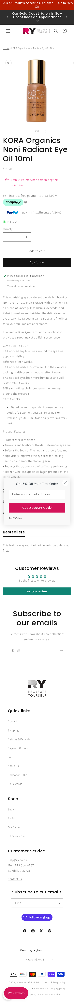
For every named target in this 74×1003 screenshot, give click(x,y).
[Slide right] (45, 131)
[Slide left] (28, 131)
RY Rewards (15, 784)
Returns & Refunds (19, 739)
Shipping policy (57, 988)
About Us (13, 766)
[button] (8, 31)
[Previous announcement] (7, 17)
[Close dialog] (65, 483)
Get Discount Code (37, 507)
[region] (37, 5)
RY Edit (12, 818)
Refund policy (39, 988)
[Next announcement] (66, 17)
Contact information (50, 994)
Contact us (15, 879)
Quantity (7, 229)
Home (6, 48)
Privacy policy (58, 982)
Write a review (37, 591)
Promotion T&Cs (17, 775)
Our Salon (14, 827)
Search (12, 810)
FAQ (10, 757)
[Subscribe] (61, 650)
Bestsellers (14, 532)
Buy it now (37, 262)
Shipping (13, 731)
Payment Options (18, 748)
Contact (12, 721)
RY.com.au (22, 982)
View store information (21, 286)
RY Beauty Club (17, 836)
